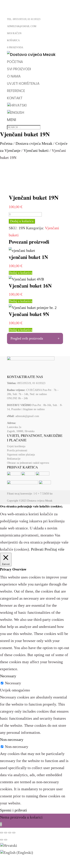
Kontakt (15, 98)
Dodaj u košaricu (22, 221)
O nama (14, 76)
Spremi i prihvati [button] (13, 810)
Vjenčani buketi (36, 150)
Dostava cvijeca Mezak (39, 500)
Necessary (13, 683)
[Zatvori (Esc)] (13, 832)
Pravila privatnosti (17, 450)
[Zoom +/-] (1, 832)
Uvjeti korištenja (23, 83)
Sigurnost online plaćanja (21, 454)
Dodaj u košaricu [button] (20, 273)
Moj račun (14, 33)
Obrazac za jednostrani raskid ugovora (28, 462)
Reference (16, 90)
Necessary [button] (8, 676)
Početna (15, 61)
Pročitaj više (54, 549)
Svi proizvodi (19, 68)
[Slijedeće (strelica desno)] (5, 839)
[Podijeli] (9, 832)
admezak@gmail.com (27, 416)
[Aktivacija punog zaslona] (5, 832)
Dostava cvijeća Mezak (34, 143)
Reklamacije (13, 458)
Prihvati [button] (37, 549)
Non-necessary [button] (11, 739)
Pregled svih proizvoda (26, 338)
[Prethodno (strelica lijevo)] (1, 839)
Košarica (13, 40)
